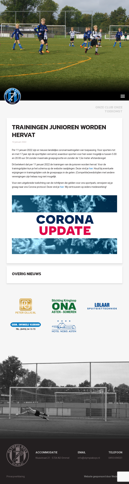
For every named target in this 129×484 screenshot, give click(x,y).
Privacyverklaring (16, 476)
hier (91, 168)
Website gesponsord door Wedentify (103, 476)
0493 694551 (115, 458)
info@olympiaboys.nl (89, 458)
